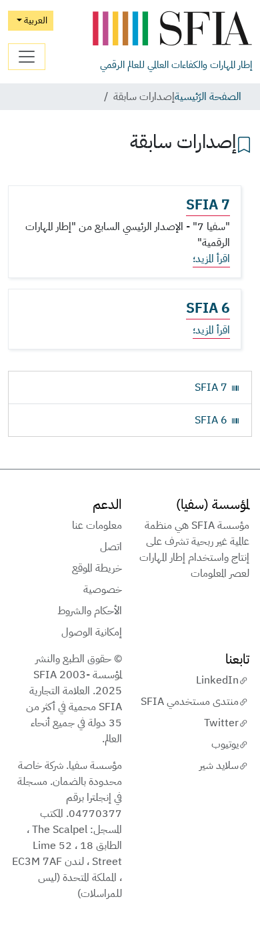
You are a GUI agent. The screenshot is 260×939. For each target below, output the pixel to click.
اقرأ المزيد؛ (211, 259)
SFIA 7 (208, 204)
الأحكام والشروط (89, 611)
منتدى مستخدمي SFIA (190, 702)
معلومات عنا (97, 526)
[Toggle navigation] (26, 56)
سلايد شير (219, 766)
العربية (34, 20)
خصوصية (102, 590)
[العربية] (172, 29)
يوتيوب (225, 744)
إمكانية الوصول (91, 632)
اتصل (111, 547)
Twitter (221, 723)
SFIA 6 (208, 308)
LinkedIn (217, 680)
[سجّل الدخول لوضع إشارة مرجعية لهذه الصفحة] (244, 143)
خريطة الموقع (97, 568)
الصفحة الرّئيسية (208, 97)
